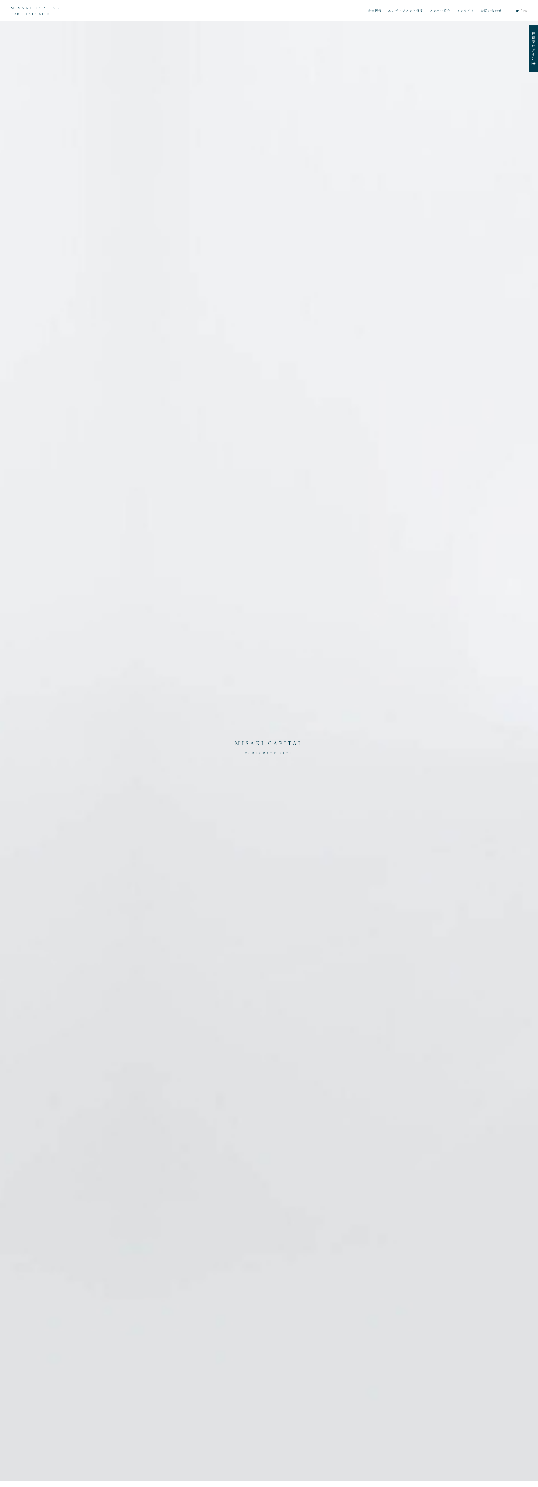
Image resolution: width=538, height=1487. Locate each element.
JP (517, 10)
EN (525, 10)
